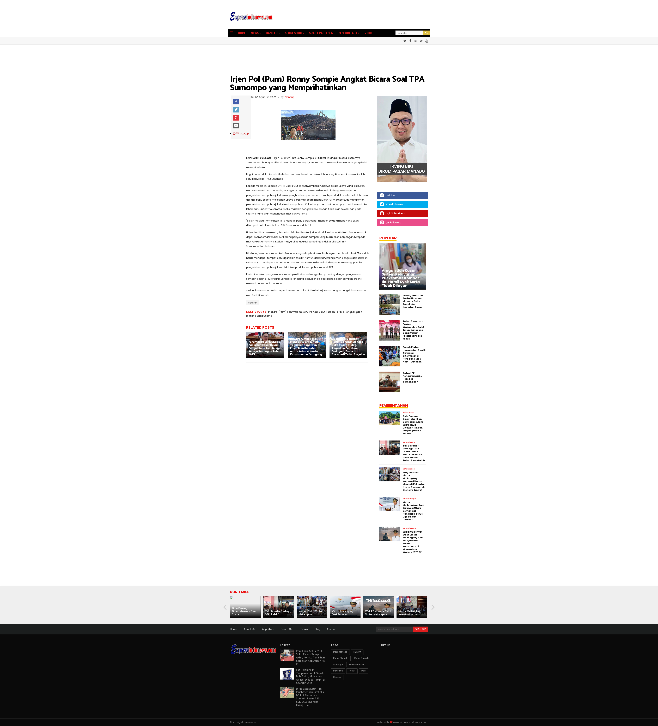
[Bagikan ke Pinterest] (236, 118)
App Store (268, 629)
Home (242, 33)
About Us (249, 629)
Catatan (252, 302)
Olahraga (338, 665)
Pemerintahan (349, 33)
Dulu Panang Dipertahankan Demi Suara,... (244, 611)
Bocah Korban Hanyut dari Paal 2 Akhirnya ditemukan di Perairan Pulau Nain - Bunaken (414, 354)
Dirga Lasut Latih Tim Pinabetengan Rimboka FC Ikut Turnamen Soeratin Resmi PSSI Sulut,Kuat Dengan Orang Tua (310, 697)
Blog (317, 629)
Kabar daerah (361, 658)
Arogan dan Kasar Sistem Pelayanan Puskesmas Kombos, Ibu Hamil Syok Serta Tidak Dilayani (401, 278)
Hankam (272, 33)
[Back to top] (649, 718)
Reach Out (287, 629)
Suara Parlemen (321, 33)
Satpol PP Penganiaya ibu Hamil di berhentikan (412, 377)
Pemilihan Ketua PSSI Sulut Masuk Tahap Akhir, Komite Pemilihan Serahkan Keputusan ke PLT (310, 658)
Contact (331, 629)
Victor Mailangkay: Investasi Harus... (410, 613)
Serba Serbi (293, 33)
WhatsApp (242, 134)
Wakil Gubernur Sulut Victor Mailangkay (378, 613)
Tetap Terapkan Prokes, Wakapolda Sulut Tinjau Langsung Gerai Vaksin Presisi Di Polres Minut (413, 330)
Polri (363, 671)
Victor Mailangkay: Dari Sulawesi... (343, 613)
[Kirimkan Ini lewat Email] (236, 126)
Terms (304, 629)
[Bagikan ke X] (236, 109)
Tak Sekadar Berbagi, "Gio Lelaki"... (278, 613)
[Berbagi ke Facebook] (236, 101)
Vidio (368, 33)
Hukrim (357, 652)
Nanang (289, 97)
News (255, 33)
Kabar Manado (340, 658)
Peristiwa (338, 671)
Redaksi (337, 677)
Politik (352, 671)
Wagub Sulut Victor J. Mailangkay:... (312, 613)
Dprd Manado (340, 652)
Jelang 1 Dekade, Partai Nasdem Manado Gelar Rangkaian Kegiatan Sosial (413, 301)
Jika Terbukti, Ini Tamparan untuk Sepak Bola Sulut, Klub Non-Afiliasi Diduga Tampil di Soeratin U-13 (310, 676)
